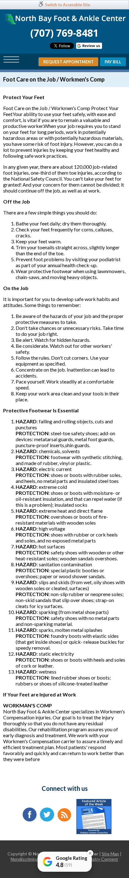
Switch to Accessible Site (67, 4)
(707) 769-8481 (64, 33)
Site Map (110, 853)
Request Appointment (68, 61)
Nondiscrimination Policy (35, 859)
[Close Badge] (90, 853)
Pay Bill (113, 61)
